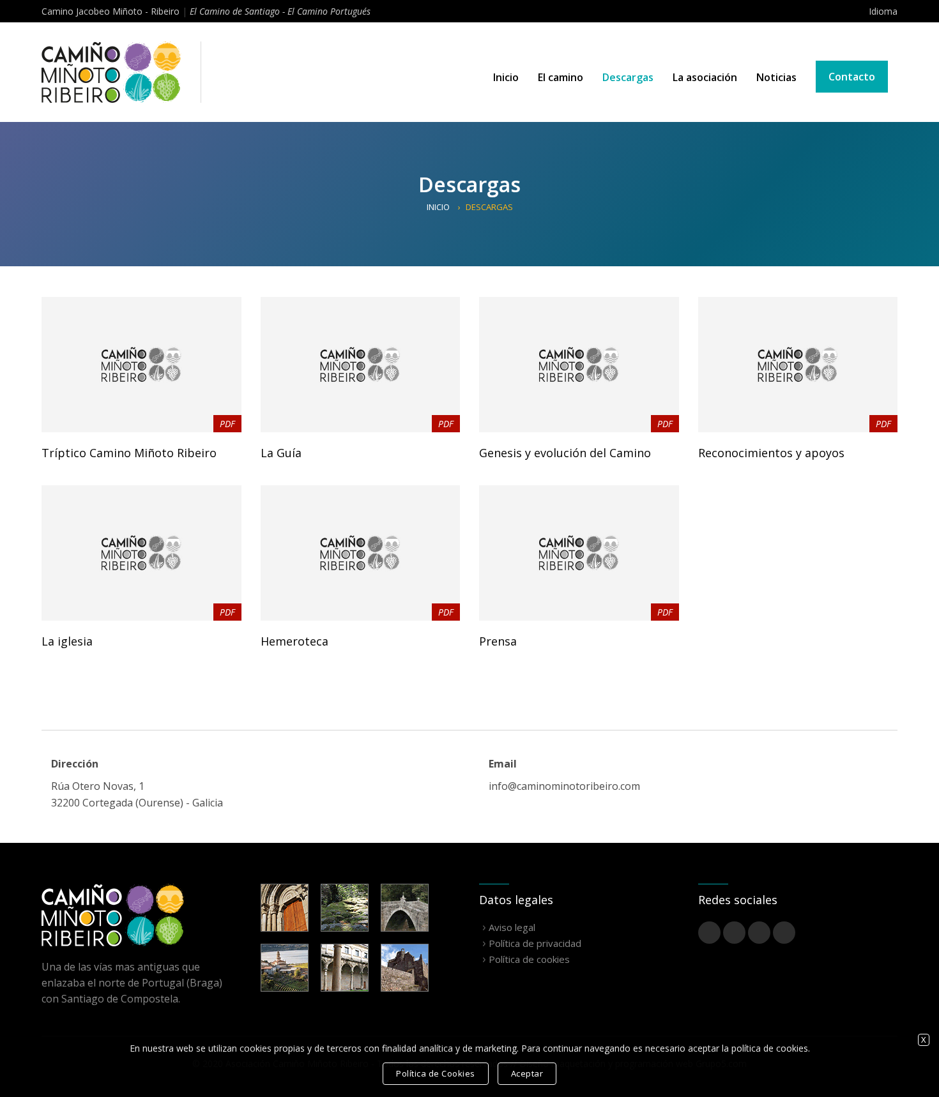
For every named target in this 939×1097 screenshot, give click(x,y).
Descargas (627, 77)
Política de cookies (529, 959)
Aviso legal (512, 927)
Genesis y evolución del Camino (565, 452)
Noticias (776, 77)
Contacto (851, 77)
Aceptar (527, 1073)
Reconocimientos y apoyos (771, 452)
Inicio (506, 77)
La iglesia (67, 641)
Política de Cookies (435, 1073)
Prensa (498, 641)
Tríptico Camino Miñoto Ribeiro (129, 452)
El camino (560, 77)
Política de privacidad (535, 943)
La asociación (705, 77)
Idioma (883, 11)
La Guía (281, 452)
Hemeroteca (294, 641)
